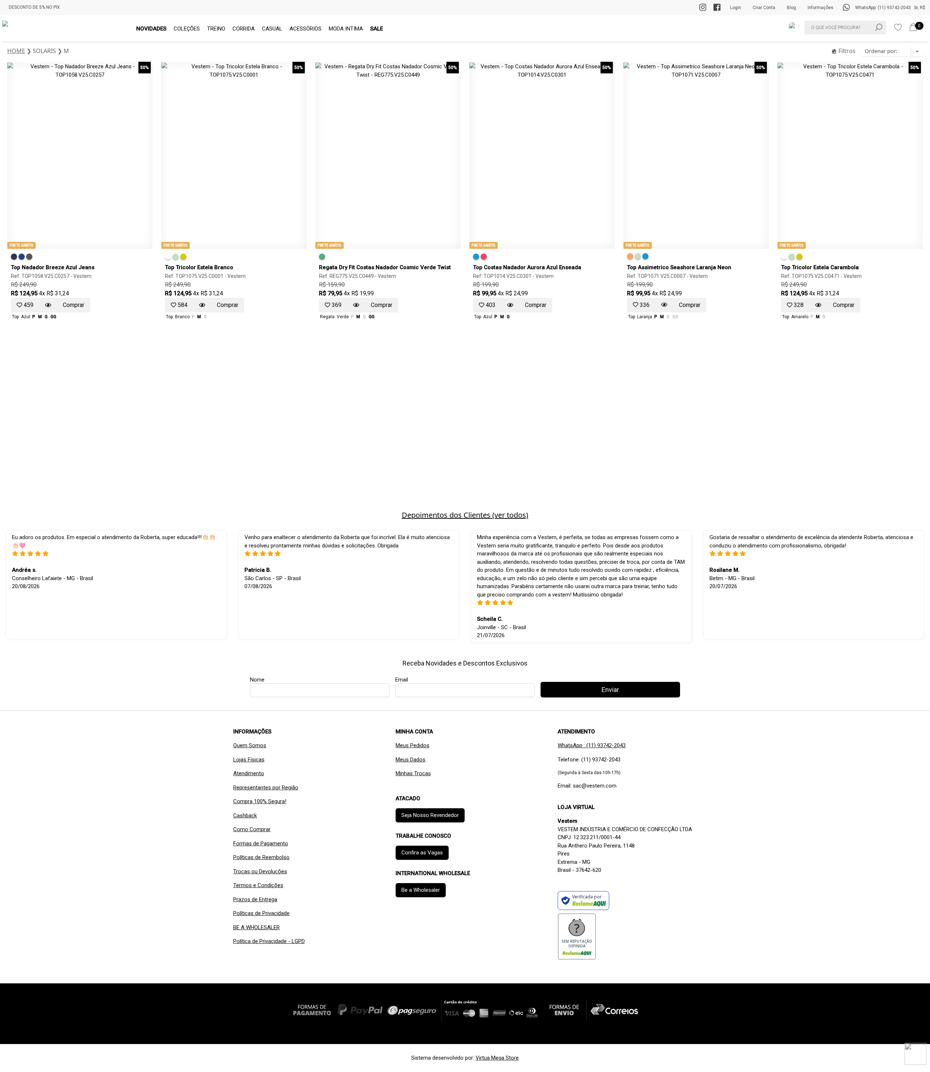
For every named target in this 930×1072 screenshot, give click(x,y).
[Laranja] (630, 256)
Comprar (73, 305)
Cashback (245, 815)
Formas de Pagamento (260, 843)
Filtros (846, 51)
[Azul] (14, 257)
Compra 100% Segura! (259, 801)
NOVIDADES (151, 28)
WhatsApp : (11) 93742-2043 (592, 745)
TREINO (216, 28)
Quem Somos (249, 745)
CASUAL (272, 28)
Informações (820, 7)
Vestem (82, 276)
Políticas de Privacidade (261, 913)
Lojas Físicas (248, 759)
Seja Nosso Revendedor (430, 815)
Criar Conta (764, 7)
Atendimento (248, 773)
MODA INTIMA (346, 28)
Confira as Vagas (422, 852)
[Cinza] (29, 257)
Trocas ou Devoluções (260, 871)
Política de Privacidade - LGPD (269, 941)
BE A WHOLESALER (256, 927)
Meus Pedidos (412, 745)
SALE (376, 28)
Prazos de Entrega (255, 899)
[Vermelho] (484, 257)
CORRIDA (243, 28)
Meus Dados (410, 759)
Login (735, 7)
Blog (791, 7)
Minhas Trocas (413, 773)
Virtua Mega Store (497, 1058)
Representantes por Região (265, 787)
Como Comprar (252, 829)
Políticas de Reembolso (261, 857)
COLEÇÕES (187, 28)
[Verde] (176, 257)
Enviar (610, 689)
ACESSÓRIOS (306, 28)
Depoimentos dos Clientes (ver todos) (465, 515)
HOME (16, 51)
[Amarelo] (183, 257)
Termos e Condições (258, 885)
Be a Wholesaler (420, 890)
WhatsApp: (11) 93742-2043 (883, 7)
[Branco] (168, 257)
